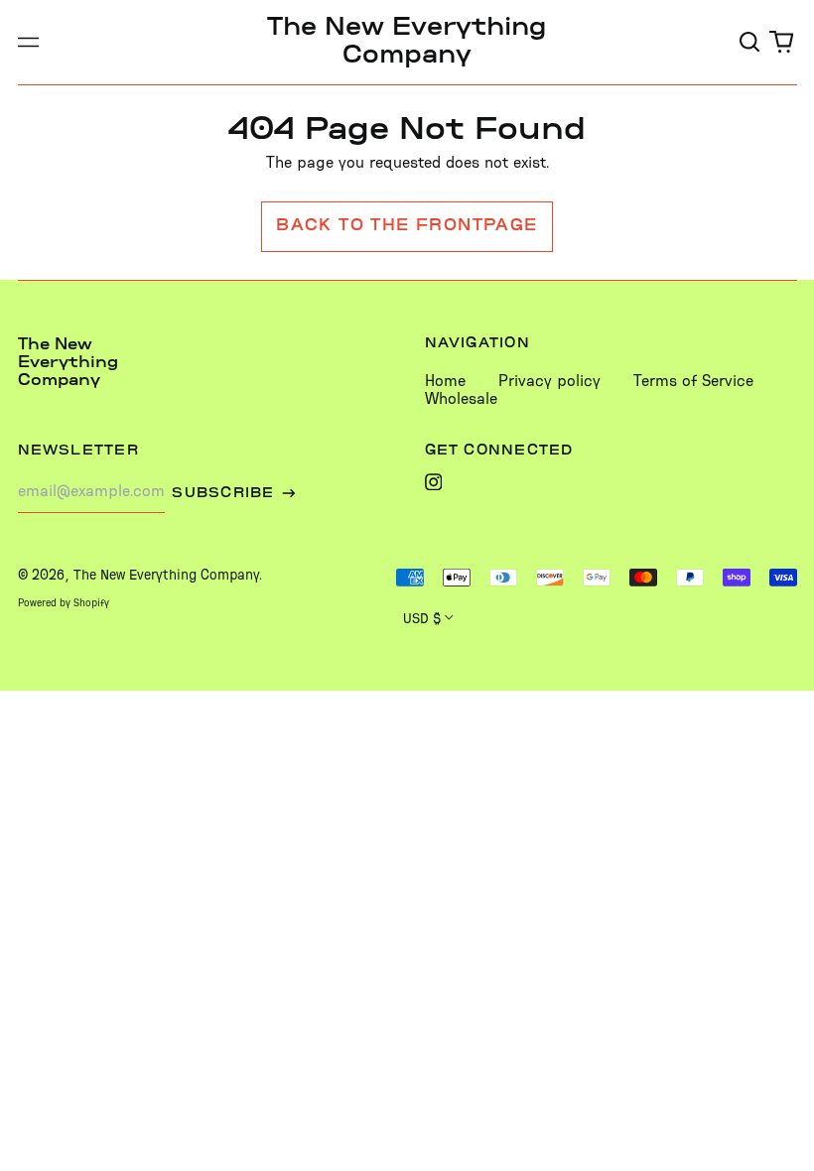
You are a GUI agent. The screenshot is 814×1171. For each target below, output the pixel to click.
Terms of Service (693, 382)
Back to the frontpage (406, 226)
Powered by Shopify (63, 603)
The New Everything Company (68, 363)
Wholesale (461, 400)
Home (445, 382)
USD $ (422, 619)
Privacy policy (549, 382)
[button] (750, 43)
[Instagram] (434, 482)
